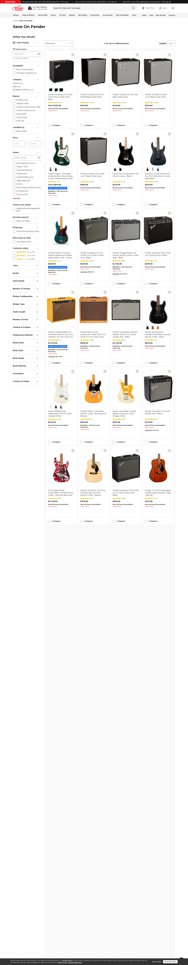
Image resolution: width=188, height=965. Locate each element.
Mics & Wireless (122, 15)
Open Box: (84, 272)
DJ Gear (63, 15)
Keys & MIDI (42, 15)
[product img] (61, 72)
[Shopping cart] (173, 8)
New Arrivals (161, 15)
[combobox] (58, 43)
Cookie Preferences (75, 962)
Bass (16, 86)
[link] (61, 97)
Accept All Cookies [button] (170, 961)
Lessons (171, 15)
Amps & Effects (28, 15)
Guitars (16, 15)
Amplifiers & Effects (23, 90)
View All (16, 198)
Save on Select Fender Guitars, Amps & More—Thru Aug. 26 (96, 2)
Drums (53, 15)
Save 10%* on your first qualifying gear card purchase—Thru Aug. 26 (147, 2)
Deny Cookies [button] (156, 961)
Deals (144, 15)
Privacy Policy (68, 960)
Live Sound (94, 15)
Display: (163, 43)
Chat (34, 9)
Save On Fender (26, 21)
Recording (82, 15)
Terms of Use (62, 962)
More (134, 15)
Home (15, 21)
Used (151, 15)
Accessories (107, 15)
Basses (72, 15)
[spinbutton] (19, 144)
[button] (37, 8)
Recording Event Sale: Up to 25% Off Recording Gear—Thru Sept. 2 (46, 2)
